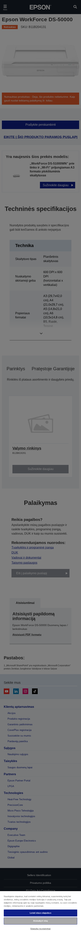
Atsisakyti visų (40, 921)
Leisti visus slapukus (40, 913)
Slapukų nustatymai (40, 929)
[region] (40, 912)
